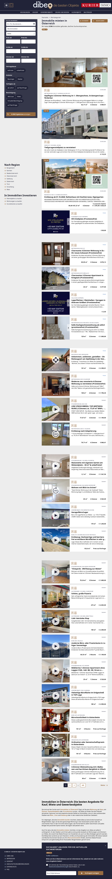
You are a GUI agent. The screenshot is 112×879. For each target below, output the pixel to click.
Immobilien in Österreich (69, 809)
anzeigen (20, 114)
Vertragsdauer (11, 66)
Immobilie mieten (63, 830)
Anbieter (9, 75)
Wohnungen (25, 12)
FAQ (8, 869)
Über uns (10, 856)
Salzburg (10, 179)
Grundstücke (67, 811)
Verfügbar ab (10, 84)
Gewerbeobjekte (47, 12)
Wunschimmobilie (74, 838)
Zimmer (44, 811)
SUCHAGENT (85, 21)
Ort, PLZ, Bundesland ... (12, 20)
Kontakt (10, 861)
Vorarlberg (10, 187)
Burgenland (10, 168)
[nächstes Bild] (68, 222)
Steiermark (10, 181)
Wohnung (93, 809)
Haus (101, 809)
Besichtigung (10, 93)
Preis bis (24, 38)
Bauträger (88, 12)
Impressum (11, 859)
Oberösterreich (12, 176)
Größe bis (24, 47)
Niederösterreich (12, 173)
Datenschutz (11, 867)
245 (83, 785)
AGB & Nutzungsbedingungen (18, 864)
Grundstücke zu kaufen (14, 204)
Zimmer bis (25, 57)
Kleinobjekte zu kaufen (14, 198)
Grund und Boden (62, 12)
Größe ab (9, 47)
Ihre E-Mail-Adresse (51, 869)
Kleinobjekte (76, 12)
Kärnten (9, 171)
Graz (56, 815)
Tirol (8, 184)
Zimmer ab (10, 57)
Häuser (35, 12)
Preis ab (9, 38)
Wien (8, 189)
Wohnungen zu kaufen (14, 201)
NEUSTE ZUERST (100, 21)
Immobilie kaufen (63, 820)
